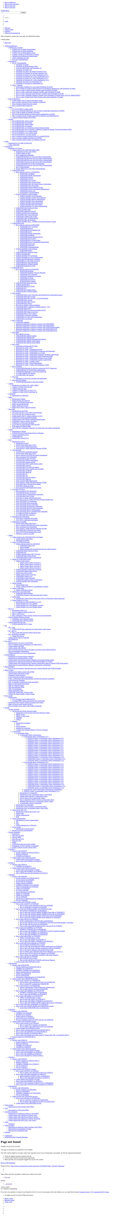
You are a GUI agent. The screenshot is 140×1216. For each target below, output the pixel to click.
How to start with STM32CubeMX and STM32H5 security (34, 909)
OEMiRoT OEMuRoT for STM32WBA (28, 1093)
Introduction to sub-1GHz (20, 411)
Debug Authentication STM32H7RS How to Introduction (37, 987)
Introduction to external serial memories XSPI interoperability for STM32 (30, 661)
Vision (10, 107)
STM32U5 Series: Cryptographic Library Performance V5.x (45, 755)
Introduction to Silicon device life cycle (28, 811)
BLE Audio (15, 344)
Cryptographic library (22, 733)
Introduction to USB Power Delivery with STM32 (23, 1113)
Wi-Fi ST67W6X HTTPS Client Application (29, 508)
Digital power (12, 697)
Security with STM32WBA (20, 1088)
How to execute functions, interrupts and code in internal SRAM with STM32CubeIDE (34, 668)
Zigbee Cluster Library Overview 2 (30, 564)
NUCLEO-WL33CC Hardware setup (23, 414)
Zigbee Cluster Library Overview (26, 574)
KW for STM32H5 (22, 900)
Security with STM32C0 (19, 851)
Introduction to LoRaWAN (20, 395)
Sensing (10, 119)
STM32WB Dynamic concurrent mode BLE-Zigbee (32, 595)
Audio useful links (13, 145)
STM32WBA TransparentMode (29, 192)
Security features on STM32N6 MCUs (24, 1037)
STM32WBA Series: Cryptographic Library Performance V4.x (46, 786)
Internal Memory (10, 667)
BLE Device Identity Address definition (28, 305)
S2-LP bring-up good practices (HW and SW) (26, 424)
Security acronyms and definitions (22, 830)
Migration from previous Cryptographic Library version (36, 801)
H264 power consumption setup (18, 1130)
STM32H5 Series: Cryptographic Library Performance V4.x (45, 767)
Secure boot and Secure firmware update (24, 711)
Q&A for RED (16, 837)
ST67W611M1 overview (23, 465)
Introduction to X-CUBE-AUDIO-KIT (20, 143)
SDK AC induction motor (16, 685)
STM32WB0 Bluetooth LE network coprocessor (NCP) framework (36, 368)
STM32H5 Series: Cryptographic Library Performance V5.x (45, 742)
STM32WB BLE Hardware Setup (26, 283)
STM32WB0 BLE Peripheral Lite (30, 230)
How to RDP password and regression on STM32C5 (32, 873)
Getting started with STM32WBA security (25, 1096)
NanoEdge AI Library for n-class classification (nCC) (32, 75)
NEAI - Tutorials (17, 85)
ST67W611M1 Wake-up (23, 479)
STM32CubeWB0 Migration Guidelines (28, 259)
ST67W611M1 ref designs (24, 470)
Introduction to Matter (18, 399)
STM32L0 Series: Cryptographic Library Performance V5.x (45, 745)
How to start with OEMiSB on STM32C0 (28, 861)
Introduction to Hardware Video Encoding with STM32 (25, 1127)
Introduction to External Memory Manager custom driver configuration (29, 665)
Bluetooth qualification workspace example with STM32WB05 (35, 324)
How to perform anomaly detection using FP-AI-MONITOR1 (31, 136)
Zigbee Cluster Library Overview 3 (30, 566)
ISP (6, 626)
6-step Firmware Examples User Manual (20, 677)
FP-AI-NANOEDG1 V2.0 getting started (24, 133)
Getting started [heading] (5, 39)
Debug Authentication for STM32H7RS (28, 972)
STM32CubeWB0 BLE (23, 254)
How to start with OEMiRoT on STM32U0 (29, 1052)
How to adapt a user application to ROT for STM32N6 (36, 1026)
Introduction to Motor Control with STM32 (21, 672)
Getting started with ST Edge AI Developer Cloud (27, 100)
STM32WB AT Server (26, 278)
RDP (17, 817)
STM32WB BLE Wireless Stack (26, 290)
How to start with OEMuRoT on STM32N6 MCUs (31, 1031)
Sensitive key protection (23, 728)
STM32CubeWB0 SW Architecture (27, 255)
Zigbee (10, 535)
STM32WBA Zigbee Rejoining (25, 578)
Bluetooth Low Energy (15, 148)
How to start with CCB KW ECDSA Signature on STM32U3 (34, 1084)
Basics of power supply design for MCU (20, 704)
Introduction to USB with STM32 (18, 1110)
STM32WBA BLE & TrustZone (26, 220)
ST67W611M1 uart (22, 475)
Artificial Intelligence (11, 46)
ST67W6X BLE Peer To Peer (25, 496)
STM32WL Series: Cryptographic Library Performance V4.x (45, 788)
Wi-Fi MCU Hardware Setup (25, 486)
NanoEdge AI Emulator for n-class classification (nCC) (32, 76)
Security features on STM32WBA (26, 1089)
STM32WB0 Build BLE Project (26, 266)
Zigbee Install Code (22, 585)
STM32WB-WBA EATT (23, 308)
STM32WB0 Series (18, 223)
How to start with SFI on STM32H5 (27, 956)
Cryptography (16, 731)
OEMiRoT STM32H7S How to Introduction (33, 992)
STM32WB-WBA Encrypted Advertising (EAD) (31, 310)
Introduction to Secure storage (25, 829)
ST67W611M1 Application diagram (27, 452)
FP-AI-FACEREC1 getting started (22, 109)
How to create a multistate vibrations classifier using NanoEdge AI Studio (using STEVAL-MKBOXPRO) (48, 95)
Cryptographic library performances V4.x (36, 762)
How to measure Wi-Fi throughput (26, 457)
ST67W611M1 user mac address (26, 477)
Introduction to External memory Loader (20, 658)
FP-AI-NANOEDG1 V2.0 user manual (24, 134)
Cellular (10, 383)
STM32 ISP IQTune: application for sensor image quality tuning (31, 629)
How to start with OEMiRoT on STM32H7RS (30, 991)
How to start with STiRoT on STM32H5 (28, 936)
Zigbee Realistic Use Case (20, 600)
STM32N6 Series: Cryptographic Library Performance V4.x (45, 777)
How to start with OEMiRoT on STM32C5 (29, 871)
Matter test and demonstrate (20, 404)
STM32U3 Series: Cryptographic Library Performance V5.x (45, 753)
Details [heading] (3, 1180)
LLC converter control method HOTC (23, 699)
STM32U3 (11, 1057)
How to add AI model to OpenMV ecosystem (26, 112)
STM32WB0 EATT (26, 232)
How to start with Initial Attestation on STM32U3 (31, 1074)
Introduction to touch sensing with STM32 (21, 1107)
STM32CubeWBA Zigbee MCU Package (28, 569)
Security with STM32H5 (19, 876)
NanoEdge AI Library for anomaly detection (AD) (31, 71)
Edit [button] (16, 1189)
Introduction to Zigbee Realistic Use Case (28, 602)
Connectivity (8, 146)
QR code (7, 1177)
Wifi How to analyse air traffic (25, 533)
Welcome (7, 28)
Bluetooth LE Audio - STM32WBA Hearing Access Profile (34, 358)
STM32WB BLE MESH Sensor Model (28, 342)
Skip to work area (10, 7)
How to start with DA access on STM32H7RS (34, 989)
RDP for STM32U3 (22, 1062)
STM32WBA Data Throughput (29, 186)
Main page (8, 42)
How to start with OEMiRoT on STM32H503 (34, 934)
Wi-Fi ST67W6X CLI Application (26, 501)
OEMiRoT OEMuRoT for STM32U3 (27, 1064)
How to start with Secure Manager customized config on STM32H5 (40, 948)
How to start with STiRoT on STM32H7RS (29, 996)
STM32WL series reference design (22, 619)
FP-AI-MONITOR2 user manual (22, 122)
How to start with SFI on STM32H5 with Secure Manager (37, 960)
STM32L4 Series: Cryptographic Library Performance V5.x (45, 747)
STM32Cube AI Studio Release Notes (23, 53)
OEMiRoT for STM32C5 (24, 866)
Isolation (14, 721)
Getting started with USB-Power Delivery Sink (22, 1115)
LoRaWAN (11, 394)
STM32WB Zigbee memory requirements (28, 557)
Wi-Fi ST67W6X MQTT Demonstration (28, 510)
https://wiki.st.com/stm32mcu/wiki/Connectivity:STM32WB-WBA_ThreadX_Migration (37, 1166)
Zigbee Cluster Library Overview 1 (30, 562)
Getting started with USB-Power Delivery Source (23, 1117)
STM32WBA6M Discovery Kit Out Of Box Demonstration (34, 160)
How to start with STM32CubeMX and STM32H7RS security (35, 1006)
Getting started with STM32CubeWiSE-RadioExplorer (28, 419)
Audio (6, 141)
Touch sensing (9, 1105)
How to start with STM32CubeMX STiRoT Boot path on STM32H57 (41, 916)
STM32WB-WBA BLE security (26, 296)
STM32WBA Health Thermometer (30, 175)
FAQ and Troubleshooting (20, 59)
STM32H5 (11, 875)
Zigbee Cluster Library (23, 561)
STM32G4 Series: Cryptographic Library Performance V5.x (45, 740)
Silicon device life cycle (19, 810)
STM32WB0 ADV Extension (29, 226)
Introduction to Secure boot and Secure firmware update (33, 713)
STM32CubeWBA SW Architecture (27, 213)
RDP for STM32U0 (22, 1043)
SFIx (17, 823)
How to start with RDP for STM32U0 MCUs (29, 1055)
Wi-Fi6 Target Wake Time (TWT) (26, 445)
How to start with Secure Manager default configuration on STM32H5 (41, 946)
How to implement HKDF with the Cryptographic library (37, 800)
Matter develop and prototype (21, 400)
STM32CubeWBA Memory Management (32, 199)
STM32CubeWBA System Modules (31, 196)
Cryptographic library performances (30, 735)
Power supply (9, 695)
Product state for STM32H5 (24, 883)
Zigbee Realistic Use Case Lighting (26, 603)
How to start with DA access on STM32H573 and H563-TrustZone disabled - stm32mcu (46, 922)
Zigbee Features (17, 583)
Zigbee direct (16, 597)
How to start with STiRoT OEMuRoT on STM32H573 (36, 941)
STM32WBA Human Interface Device (31, 187)
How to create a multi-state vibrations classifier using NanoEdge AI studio (38, 92)
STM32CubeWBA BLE (23, 209)
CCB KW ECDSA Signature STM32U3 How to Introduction (34, 1083)
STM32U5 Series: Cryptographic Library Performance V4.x (45, 782)
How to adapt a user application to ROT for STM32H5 (36, 905)
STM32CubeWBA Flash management (31, 203)
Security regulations (14, 832)
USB (6, 1108)
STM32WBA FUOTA (27, 179)
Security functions (13, 709)
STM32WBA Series (18, 170)
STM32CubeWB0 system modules (26, 249)
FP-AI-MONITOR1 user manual (22, 126)
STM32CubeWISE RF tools (17, 622)
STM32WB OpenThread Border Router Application (28, 433)
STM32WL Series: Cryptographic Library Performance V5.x (45, 760)
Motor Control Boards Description (18, 684)
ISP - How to (12, 631)
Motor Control (9, 670)
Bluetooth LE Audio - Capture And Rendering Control (32, 365)
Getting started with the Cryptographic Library (34, 796)
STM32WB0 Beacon (26, 228)
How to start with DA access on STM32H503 (33, 924)
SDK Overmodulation (15, 689)
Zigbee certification (18, 588)
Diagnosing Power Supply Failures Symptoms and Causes (25, 702)
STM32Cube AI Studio (15, 47)
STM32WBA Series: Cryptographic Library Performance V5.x (46, 759)
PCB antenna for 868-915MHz (21, 426)
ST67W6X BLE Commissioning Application (29, 494)
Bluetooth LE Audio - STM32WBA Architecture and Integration (35, 351)
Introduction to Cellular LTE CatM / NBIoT (25, 385)
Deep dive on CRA (18, 839)
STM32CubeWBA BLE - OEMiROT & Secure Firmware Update (36, 221)
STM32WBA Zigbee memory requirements (29, 580)
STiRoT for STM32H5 (23, 888)
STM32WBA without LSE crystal (26, 216)
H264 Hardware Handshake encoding (19, 1129)
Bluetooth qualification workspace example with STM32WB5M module (38, 327)
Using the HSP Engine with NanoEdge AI (28, 68)
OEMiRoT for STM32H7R (24, 968)
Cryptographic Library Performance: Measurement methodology (43, 789)
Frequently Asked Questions (16, 675)
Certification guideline (22, 322)
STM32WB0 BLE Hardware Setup (26, 252)
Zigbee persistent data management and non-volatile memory (38, 549)
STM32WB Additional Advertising (30, 276)
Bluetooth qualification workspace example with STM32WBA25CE (36, 329)
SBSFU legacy (20, 714)
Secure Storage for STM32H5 (25, 880)
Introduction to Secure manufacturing (27, 820)
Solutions (7, 31)
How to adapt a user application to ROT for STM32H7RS (37, 982)
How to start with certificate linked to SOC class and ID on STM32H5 (41, 926)
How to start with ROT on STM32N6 (27, 1023)
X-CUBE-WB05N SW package (25, 373)
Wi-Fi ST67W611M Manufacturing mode (28, 487)
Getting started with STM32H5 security (24, 902)
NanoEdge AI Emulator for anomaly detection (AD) (31, 73)
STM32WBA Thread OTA (20, 438)
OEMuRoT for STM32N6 (24, 1013)
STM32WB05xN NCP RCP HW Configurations (30, 370)
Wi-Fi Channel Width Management (26, 446)
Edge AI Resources (14, 99)
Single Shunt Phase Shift (15, 690)
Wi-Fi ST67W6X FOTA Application (27, 504)
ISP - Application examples (16, 634)
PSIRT (14, 842)
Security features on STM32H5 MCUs (27, 878)
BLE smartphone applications (25, 155)
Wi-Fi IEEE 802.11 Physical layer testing (28, 484)
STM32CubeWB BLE (23, 284)
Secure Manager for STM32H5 (25, 892)
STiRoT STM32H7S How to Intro (30, 997)
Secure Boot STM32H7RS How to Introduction (34, 1008)
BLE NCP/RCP (17, 366)
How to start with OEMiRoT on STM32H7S (33, 994)
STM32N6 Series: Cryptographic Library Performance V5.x (45, 750)
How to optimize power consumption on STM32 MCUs (25, 644)
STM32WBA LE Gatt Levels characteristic (29, 317)
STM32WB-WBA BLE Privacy (25, 302)
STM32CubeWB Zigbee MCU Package (28, 554)
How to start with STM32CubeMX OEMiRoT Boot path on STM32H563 (42, 914)
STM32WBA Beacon (26, 177)
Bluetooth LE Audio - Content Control (27, 361)
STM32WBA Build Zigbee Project (26, 571)
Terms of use (8, 1202)
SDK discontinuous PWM (16, 687)
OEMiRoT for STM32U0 (24, 1045)
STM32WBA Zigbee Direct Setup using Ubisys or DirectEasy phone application (40, 598)
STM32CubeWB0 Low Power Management (29, 257)
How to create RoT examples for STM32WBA (34, 1100)
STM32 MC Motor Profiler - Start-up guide (21, 694)
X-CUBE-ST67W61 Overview (25, 515)
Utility (6, 1122)
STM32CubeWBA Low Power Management (33, 206)
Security (7, 707)
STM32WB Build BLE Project (25, 286)
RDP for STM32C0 (22, 854)
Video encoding (9, 1125)
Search (23, 12)
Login (6, 21)
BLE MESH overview (23, 334)
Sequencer (11, 1124)
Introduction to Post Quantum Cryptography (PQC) (31, 806)
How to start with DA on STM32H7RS (28, 985)
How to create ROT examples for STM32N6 (33, 1025)
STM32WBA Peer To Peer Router (30, 182)
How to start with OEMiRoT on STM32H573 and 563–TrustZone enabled (42, 931)
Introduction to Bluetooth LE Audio (27, 346)
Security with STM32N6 (19, 1011)
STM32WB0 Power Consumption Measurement (34, 242)
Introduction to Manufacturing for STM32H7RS (30, 977)
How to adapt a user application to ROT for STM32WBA (37, 1101)
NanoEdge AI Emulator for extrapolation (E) (29, 83)
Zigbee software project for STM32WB (28, 544)
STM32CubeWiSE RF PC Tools (22, 624)
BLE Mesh (15, 332)
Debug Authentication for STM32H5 (27, 887)
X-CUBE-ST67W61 (18, 489)
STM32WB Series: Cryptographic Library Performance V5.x (45, 757)
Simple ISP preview (18, 636)
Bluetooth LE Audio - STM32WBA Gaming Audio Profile (33, 360)
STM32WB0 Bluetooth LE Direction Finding (30, 382)
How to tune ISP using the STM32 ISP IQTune (26, 632)
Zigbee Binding (24, 547)
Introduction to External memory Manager (21, 656)
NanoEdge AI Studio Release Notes (27, 66)
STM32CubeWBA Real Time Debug (31, 204)
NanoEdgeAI (12, 61)
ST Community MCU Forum (100, 1192)
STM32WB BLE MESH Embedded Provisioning (31, 339)
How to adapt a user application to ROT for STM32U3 (36, 1072)
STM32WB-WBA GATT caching (26, 313)
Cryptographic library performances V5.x (36, 736)
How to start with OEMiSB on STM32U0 (28, 1054)
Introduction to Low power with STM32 (20, 643)
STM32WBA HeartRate (27, 174)
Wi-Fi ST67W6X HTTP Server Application (29, 506)
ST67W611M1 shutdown (23, 472)
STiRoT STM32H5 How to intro (30, 938)
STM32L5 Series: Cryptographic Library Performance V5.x (45, 748)
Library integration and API (20, 58)
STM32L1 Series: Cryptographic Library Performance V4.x (45, 772)
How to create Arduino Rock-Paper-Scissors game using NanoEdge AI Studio (39, 97)
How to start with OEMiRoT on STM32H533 (34, 933)
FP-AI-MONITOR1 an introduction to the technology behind (30, 128)
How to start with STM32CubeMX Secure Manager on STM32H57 (40, 917)
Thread (10, 429)
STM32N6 (11, 1009)
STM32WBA (12, 1086)
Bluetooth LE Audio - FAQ (24, 348)
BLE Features (16, 293)
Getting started (9, 29)
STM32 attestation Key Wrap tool (26, 825)
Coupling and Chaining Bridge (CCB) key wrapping (32, 730)
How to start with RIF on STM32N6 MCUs (29, 1033)
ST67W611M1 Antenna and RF (25, 462)
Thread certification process (20, 435)
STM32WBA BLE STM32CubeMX (27, 218)
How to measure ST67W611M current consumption (31, 455)
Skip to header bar (10, 2)
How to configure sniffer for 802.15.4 (23, 612)
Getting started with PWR (16, 646)
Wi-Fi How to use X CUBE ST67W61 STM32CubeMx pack (34, 499)
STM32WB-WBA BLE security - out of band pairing (32, 298)
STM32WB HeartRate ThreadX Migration (33, 273)
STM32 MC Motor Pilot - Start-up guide (20, 692)
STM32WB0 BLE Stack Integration (27, 262)
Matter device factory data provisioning (24, 407)
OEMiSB (19, 718)
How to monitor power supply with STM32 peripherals (25, 706)
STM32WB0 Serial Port (27, 245)
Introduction (16, 834)
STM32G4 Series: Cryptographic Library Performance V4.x (45, 765)
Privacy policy (9, 1198)
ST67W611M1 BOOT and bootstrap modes (29, 464)
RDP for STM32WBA (23, 1091)
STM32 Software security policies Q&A (24, 847)
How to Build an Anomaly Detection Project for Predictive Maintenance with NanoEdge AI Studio (45, 88)
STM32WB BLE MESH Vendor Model (28, 341)
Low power (8, 641)
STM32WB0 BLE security (24, 300)
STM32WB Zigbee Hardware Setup (27, 551)
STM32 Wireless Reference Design (19, 617)
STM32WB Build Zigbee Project (26, 556)
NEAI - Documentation (19, 63)
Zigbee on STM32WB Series (21, 542)
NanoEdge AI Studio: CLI (24, 70)
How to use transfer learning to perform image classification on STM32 (33, 114)
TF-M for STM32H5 (22, 890)
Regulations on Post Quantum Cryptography (25, 846)
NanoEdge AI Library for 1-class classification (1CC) (32, 78)
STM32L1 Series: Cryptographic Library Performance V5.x (42, 791)
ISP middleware (13, 639)
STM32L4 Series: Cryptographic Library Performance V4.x (45, 774)
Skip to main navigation (12, 4)
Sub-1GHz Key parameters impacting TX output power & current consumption (36, 428)
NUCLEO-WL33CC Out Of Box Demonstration (27, 412)
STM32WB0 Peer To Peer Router (30, 240)
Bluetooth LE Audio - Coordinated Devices (29, 349)
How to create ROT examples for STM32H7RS (34, 984)
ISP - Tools (11, 627)
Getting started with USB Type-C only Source (22, 1120)
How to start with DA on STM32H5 (27, 919)
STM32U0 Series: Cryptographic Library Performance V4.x (45, 779)
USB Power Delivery (11, 1112)
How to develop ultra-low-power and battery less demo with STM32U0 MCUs (32, 649)
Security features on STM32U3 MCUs (27, 1060)
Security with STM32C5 (19, 864)
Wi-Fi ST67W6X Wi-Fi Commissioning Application (31, 511)
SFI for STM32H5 (21, 897)
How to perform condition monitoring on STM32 (27, 138)
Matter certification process (20, 406)
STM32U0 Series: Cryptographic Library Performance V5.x (45, 752)
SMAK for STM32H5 (23, 893)
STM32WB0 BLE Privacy (24, 303)
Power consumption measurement (18, 651)
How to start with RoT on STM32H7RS (28, 980)
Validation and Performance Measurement (24, 56)
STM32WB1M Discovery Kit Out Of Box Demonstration (33, 157)
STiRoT (18, 719)
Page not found (11, 1142)
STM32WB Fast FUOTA (27, 279)
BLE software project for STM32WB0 (27, 225)
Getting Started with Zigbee (24, 539)
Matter (10, 397)
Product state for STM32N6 (24, 1016)
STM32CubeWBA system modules (26, 194)
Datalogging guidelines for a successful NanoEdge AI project (34, 87)
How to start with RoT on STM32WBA (28, 1098)
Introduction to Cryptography (28, 793)
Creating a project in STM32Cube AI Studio (25, 54)
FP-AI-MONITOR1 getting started (22, 124)
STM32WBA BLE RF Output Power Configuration (35, 184)
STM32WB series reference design (22, 620)
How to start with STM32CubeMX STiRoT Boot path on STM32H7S (41, 1002)
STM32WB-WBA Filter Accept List (27, 312)
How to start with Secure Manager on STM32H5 (31, 943)
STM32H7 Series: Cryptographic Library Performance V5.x (45, 743)
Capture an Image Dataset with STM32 (24, 117)
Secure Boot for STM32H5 (24, 881)
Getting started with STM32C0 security (24, 858)
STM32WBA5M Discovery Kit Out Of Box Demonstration (34, 158)
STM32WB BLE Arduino (28, 281)
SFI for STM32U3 (21, 1067)
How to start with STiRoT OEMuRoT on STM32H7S (36, 1001)
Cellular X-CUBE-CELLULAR (22, 387)
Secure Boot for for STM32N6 (25, 1018)
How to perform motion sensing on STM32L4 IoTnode (29, 140)
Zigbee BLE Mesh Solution (24, 593)
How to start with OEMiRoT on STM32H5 (29, 927)
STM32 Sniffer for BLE (23, 153)
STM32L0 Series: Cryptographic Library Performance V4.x (45, 771)
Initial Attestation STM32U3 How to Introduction (35, 1076)
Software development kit (12, 33)
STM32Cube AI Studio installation (22, 51)
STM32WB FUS (21, 288)
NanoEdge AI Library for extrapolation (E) (29, 82)
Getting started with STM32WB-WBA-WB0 (25, 150)
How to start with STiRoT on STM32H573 (33, 939)
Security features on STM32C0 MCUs (27, 852)
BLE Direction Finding (19, 380)
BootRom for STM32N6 (23, 1014)
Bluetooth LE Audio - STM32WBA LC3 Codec (30, 353)
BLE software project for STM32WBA (28, 172)
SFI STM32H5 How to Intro (28, 958)
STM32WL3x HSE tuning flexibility (23, 423)
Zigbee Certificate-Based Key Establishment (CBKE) (32, 586)
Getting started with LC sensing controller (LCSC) (27, 416)
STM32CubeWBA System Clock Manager (33, 197)
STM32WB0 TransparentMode (29, 247)
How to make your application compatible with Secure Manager (39, 955)
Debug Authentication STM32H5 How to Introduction (36, 921)
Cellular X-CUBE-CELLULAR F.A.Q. (24, 390)
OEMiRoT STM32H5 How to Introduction (33, 929)
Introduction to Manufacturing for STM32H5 (29, 898)
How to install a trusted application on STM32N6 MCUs (33, 1030)
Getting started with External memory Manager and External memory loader (31, 660)
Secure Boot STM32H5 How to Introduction (33, 910)
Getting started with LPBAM (17, 648)
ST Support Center (84, 1192)
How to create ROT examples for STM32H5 (33, 907)
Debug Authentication (22, 815)
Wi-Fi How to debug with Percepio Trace (28, 498)
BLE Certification (17, 320)
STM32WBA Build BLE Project (26, 211)
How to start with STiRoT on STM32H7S (32, 999)
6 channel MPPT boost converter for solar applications (28, 701)
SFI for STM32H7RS (22, 975)
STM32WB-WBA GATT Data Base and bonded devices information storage (39, 295)
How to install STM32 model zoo (22, 105)
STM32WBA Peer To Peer (28, 180)
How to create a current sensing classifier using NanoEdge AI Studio (36, 90)
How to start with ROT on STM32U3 (27, 1071)
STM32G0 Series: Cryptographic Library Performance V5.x (45, 738)
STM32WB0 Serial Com (27, 244)
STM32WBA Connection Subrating (27, 315)
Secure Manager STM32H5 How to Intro (32, 944)
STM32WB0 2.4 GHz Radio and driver (28, 261)
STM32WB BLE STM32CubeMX (26, 291)
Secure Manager (21, 726)
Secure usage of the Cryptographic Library (32, 798)
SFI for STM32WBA (22, 1095)
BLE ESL (15, 377)
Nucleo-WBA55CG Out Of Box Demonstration (30, 169)
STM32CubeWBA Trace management (31, 201)
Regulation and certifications (20, 516)
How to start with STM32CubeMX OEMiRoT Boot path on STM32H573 (42, 912)
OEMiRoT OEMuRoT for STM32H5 (27, 885)
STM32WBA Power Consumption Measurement (34, 189)
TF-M (18, 724)
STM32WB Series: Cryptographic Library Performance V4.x (45, 784)
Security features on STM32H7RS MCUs (28, 967)
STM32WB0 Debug (26, 250)
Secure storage (16, 827)
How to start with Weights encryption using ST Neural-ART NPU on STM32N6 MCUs (42, 1035)
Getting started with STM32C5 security (24, 868)
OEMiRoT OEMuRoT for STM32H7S (28, 970)
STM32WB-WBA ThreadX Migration (16, 1137)
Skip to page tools (10, 6)
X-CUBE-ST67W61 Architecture (26, 513)
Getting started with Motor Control (18, 673)
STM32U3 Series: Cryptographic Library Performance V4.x (45, 781)
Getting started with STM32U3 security (24, 1069)
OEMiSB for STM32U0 (23, 1047)
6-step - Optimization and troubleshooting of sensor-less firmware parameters (31, 678)
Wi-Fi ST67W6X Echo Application (26, 503)
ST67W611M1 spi (21, 474)
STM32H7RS (12, 963)
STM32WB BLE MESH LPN (25, 337)
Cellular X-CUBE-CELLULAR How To (24, 392)
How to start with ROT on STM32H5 (27, 904)
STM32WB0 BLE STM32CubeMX (27, 264)
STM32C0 (11, 849)
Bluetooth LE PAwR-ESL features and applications (31, 378)
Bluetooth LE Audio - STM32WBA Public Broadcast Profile (34, 356)
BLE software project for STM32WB (27, 269)
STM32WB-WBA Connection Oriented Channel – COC (33, 307)
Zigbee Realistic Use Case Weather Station (29, 607)
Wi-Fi (10, 440)
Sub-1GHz (11, 409)
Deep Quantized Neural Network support (24, 104)
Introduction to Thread (19, 431)
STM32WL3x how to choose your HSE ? (24, 421)
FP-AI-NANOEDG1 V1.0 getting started (24, 131)
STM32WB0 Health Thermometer (30, 233)
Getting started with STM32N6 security (24, 1021)
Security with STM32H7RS (20, 965)
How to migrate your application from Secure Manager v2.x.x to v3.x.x (41, 951)
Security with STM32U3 (19, 1059)
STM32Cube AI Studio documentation (24, 49)
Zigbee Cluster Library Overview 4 (30, 568)
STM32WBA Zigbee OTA (24, 576)
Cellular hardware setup (19, 389)
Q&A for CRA (16, 840)
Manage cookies (9, 1200)
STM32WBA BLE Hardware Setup (27, 208)
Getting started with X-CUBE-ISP (18, 638)
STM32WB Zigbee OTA (27, 545)
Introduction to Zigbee (22, 540)
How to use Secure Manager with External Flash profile (36, 950)
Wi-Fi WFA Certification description (27, 520)
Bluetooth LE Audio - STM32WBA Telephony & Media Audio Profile (37, 354)
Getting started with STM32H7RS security (25, 979)
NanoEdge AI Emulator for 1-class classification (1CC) (32, 80)
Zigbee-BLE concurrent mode (21, 591)
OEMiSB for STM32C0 (23, 856)
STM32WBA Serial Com (27, 191)
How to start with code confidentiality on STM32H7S (32, 1004)
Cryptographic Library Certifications (31, 803)
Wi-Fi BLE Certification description (27, 518)
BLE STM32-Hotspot (22, 167)
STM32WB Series (17, 267)
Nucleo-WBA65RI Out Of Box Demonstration (30, 163)
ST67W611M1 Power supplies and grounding (30, 469)
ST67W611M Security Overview (26, 458)
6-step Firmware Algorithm (16, 680)
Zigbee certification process (24, 590)
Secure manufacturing (18, 818)
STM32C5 (11, 863)
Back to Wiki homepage (8, 1163)
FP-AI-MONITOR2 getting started (22, 121)
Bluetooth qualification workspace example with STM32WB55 (35, 325)
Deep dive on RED (18, 835)
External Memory (10, 655)
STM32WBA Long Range (24, 319)
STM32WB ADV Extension (28, 274)
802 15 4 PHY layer (18, 614)
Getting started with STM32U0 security (24, 1049)
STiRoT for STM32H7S (23, 973)
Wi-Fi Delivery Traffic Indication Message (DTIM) (31, 448)
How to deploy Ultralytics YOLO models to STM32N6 (29, 102)
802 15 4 (11, 609)
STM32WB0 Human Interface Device (31, 237)
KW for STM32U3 (22, 1066)
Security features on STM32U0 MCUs (27, 1042)
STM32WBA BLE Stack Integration (27, 215)
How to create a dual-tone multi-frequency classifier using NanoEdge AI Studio (40, 93)
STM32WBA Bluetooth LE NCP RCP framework (31, 371)
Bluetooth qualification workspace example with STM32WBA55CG (36, 331)
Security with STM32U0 (19, 1040)
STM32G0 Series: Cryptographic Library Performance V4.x (45, 764)
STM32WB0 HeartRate (27, 235)
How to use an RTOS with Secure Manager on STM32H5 (37, 953)
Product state (20, 813)
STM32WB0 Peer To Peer (28, 238)
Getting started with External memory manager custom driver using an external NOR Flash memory (38, 663)
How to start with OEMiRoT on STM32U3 (29, 1081)
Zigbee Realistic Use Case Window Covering (29, 605)
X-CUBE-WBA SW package (25, 375)
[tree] (70, 589)
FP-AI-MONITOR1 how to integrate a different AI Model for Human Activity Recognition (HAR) (42, 129)
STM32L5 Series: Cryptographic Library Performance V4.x (45, 776)
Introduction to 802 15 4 (19, 610)
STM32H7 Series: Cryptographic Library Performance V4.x (45, 769)
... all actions (8, 1184)
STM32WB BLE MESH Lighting (26, 336)
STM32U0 (11, 1038)
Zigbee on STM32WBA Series (21, 559)
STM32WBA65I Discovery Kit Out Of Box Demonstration (34, 165)
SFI (17, 822)
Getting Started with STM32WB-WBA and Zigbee (27, 537)
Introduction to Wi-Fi (18, 441)
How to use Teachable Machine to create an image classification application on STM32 (38, 111)
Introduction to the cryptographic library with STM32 (36, 794)
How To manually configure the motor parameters (23, 682)
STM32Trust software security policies (23, 844)
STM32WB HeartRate (26, 271)
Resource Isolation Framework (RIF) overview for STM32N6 (34, 1020)
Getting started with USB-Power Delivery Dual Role (24, 1118)
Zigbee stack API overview (24, 573)
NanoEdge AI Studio (22, 64)
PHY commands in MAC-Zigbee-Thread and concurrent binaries (31, 615)
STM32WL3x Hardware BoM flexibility (24, 418)
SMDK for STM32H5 (23, 895)
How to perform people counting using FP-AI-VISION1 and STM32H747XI (35, 116)
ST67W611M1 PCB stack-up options (27, 467)
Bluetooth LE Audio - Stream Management (29, 363)
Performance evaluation (19, 522)
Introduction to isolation (23, 723)
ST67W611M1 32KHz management (27, 460)
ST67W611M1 (16, 450)
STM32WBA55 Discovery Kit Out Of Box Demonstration (34, 162)
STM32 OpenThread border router (22, 402)
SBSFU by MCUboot (22, 716)
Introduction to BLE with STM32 (26, 151)
